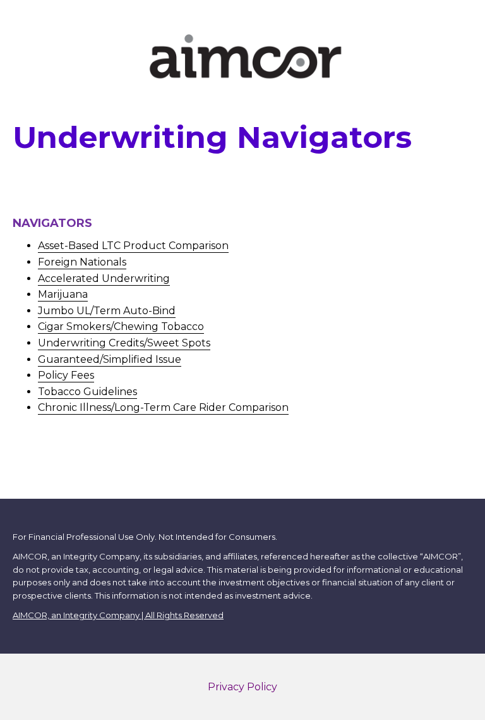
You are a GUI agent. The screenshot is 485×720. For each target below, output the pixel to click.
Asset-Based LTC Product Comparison (133, 246)
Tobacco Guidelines (87, 392)
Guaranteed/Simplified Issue (109, 359)
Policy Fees (66, 375)
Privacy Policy (242, 687)
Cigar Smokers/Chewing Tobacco (121, 326)
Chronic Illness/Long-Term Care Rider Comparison (163, 407)
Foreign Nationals (82, 262)
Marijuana (63, 294)
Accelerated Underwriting (104, 278)
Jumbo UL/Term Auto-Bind (107, 311)
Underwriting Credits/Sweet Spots (124, 343)
